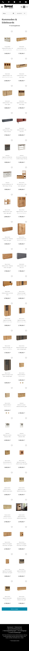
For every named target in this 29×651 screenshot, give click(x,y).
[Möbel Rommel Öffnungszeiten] (14, 2)
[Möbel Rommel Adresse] (20, 2)
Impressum (10, 627)
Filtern (4, 13)
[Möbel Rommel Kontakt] (26, 2)
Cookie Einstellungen (15, 632)
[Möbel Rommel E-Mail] (9, 2)
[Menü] (2, 7)
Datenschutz (18, 627)
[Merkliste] (27, 7)
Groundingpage (22, 630)
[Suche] (21, 6)
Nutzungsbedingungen (10, 630)
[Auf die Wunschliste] (12, 31)
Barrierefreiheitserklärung (15, 629)
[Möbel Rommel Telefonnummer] (3, 2)
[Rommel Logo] (8, 7)
